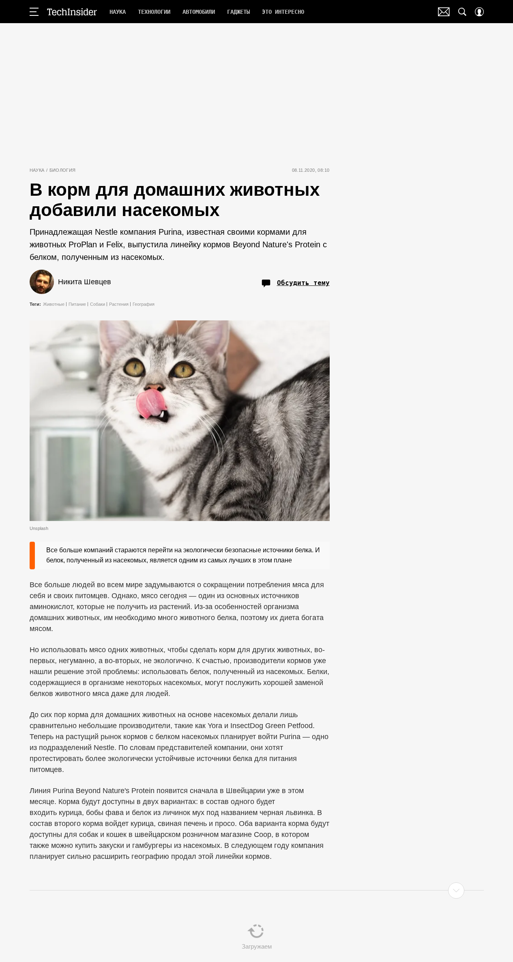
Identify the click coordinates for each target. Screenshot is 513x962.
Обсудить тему (303, 283)
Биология (62, 170)
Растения (119, 304)
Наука (37, 170)
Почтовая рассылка (444, 11)
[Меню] (34, 11)
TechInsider (72, 11)
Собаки (97, 304)
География (144, 304)
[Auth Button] (479, 11)
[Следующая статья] (257, 890)
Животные (53, 304)
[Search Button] (462, 11)
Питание (77, 304)
